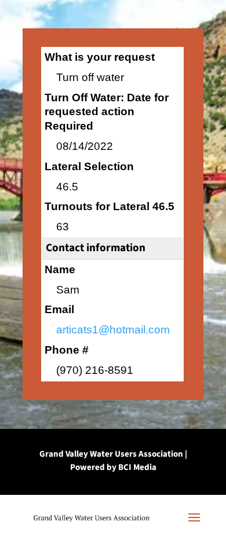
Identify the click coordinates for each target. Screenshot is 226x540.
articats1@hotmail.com (113, 330)
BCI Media (137, 467)
